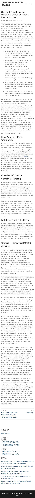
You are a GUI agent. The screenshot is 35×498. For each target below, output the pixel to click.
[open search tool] (26, 3)
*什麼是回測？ (5, 433)
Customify (17, 495)
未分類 (20, 20)
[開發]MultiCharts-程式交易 (12, 3)
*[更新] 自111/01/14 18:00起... (10, 454)
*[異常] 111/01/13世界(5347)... (10, 451)
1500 (3, 20)
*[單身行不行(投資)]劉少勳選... (10, 442)
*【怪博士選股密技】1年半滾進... (10, 445)
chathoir (26, 156)
